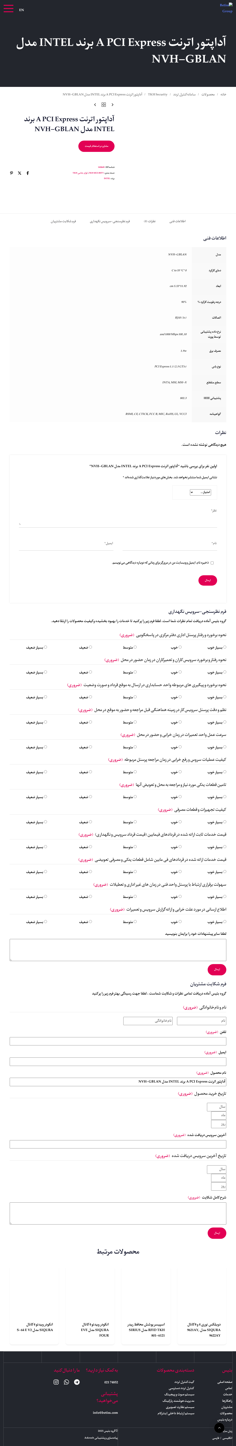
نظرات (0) (150, 221)
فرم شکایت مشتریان (63, 221)
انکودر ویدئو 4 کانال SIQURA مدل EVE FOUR (95, 1330)
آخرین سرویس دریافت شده (199, 1135)
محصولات (208, 94)
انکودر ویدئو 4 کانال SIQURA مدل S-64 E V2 (35, 1327)
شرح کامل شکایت (207, 1198)
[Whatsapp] (66, 1382)
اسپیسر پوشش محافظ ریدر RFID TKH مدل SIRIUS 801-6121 (146, 1330)
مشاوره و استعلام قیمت (96, 146)
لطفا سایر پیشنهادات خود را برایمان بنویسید (195, 934)
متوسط (128, 648)
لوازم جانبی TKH (80, 173)
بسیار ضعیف (34, 648)
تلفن (216, 1032)
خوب (174, 648)
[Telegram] (77, 1382)
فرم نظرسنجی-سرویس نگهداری (110, 221)
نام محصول (211, 1073)
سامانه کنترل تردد (184, 94)
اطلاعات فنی (177, 221)
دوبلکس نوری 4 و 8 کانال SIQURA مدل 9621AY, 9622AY (204, 1330)
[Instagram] (56, 1382)
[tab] (177, 222)
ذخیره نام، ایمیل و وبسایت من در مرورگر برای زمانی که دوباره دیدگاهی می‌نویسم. (160, 563)
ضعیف (83, 648)
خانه (223, 94)
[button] (8, 8)
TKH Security (158, 94)
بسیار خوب (215, 648)
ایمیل (215, 1053)
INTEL (107, 178)
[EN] (21, 10)
